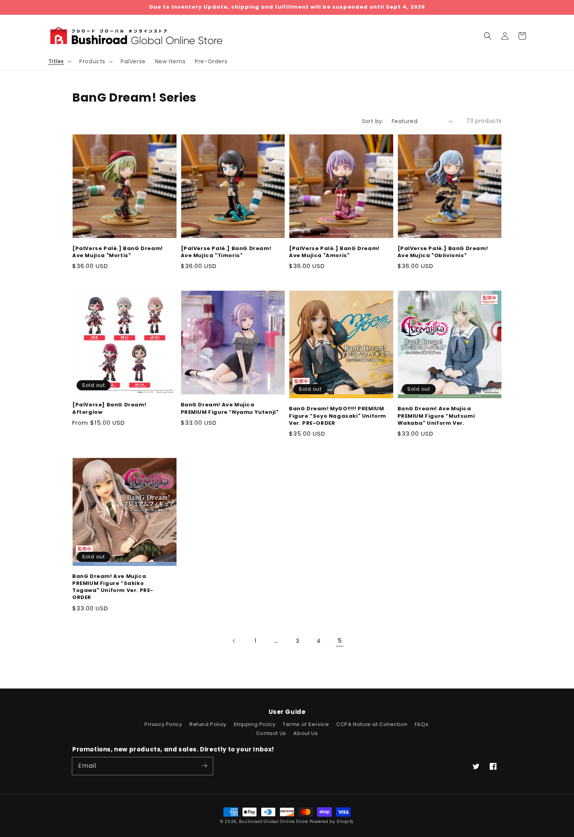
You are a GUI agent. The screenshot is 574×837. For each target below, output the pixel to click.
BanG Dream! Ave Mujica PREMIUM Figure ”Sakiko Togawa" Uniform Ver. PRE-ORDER (112, 587)
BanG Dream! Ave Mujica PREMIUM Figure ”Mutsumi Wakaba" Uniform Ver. (436, 415)
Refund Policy (207, 724)
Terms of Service (306, 724)
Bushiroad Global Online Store (273, 821)
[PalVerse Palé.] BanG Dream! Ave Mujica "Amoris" (334, 252)
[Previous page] (234, 640)
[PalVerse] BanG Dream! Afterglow (109, 408)
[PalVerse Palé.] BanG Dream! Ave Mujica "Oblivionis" (443, 252)
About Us (305, 733)
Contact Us (271, 733)
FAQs (421, 724)
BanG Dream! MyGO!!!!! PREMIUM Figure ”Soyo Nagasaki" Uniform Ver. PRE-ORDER (337, 415)
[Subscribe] (204, 765)
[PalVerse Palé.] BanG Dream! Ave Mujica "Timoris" (226, 252)
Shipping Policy (254, 724)
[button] (487, 36)
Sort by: (372, 121)
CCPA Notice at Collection (371, 724)
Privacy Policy (163, 724)
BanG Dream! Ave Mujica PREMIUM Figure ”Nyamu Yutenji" (230, 408)
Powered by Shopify (332, 821)
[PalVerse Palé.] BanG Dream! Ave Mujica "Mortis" (117, 252)
